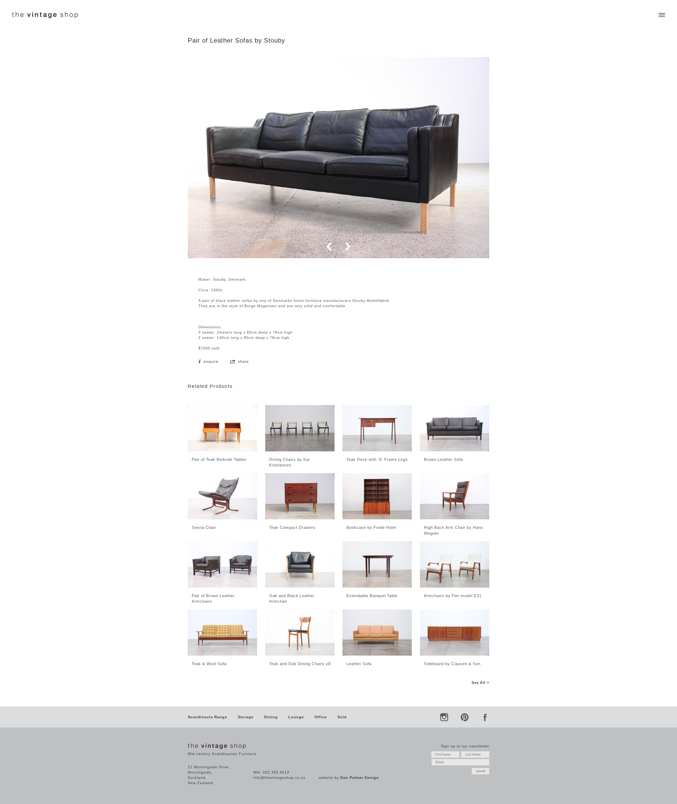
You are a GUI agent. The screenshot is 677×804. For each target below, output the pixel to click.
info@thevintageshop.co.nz (279, 777)
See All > (480, 682)
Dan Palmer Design (359, 777)
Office (320, 717)
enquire (210, 361)
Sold (342, 717)
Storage (246, 717)
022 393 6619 (276, 772)
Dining (271, 717)
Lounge (296, 717)
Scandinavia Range (207, 717)
